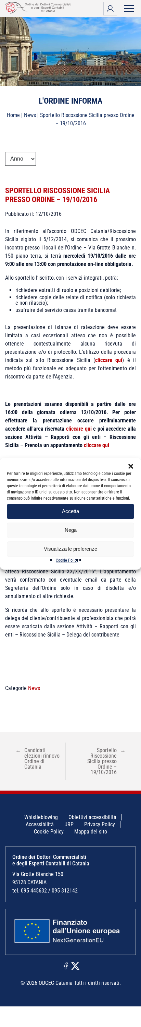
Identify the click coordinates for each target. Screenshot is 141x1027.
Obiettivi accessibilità (92, 817)
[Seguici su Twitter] (75, 965)
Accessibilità (40, 824)
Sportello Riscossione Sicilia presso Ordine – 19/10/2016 (57, 195)
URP (69, 824)
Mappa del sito (90, 831)
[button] (130, 466)
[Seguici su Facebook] (66, 965)
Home (13, 115)
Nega (71, 530)
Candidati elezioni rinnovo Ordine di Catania (37, 758)
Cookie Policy (67, 560)
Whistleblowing (41, 817)
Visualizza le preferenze (70, 549)
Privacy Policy (99, 824)
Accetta (70, 511)
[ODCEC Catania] (39, 12)
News (30, 115)
